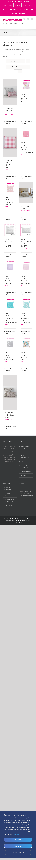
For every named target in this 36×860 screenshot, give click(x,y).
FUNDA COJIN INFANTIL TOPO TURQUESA (25, 318)
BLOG (22, 462)
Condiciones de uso (9, 494)
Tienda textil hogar (25, 447)
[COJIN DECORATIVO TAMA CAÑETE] (10, 230)
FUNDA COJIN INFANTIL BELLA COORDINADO (27, 147)
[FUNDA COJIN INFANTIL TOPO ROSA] (10, 188)
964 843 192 (28, 491)
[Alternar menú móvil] (32, 19)
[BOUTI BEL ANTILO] (26, 192)
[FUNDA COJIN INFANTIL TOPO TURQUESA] (26, 304)
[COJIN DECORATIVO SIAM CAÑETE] (26, 230)
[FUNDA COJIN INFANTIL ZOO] (26, 344)
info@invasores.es (24, 1)
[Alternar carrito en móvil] (24, 19)
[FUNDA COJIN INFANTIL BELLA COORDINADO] (26, 134)
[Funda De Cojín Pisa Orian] (10, 92)
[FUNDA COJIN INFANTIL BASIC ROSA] (26, 267)
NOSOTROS (24, 452)
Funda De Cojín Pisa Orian (8, 110)
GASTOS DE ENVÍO (26, 471)
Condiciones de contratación (9, 500)
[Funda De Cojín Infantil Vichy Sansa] (10, 142)
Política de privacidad (7, 489)
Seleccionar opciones (8, 122)
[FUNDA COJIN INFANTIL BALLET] (10, 267)
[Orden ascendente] (28, 61)
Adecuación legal (26, 520)
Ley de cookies (8, 505)
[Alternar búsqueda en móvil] (28, 19)
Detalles (13, 121)
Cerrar (17, 846)
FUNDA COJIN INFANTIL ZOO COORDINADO (10, 318)
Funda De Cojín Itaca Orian (9, 415)
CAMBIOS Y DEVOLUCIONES (25, 466)
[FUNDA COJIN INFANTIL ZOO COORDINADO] (10, 304)
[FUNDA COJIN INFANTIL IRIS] (26, 85)
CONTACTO (23, 475)
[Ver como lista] (20, 71)
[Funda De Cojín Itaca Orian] (10, 392)
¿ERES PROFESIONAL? (25, 457)
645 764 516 (27, 493)
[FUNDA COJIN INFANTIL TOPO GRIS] (10, 344)
